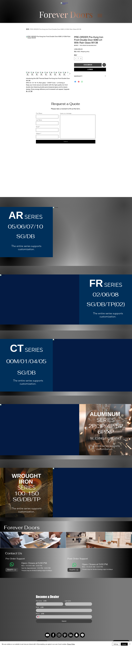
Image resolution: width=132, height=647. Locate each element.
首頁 (27, 29)
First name (41, 601)
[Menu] (100, 15)
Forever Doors (22, 527)
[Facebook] (53, 635)
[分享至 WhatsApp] (82, 82)
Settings (116, 644)
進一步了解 (29, 91)
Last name (68, 601)
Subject (38, 133)
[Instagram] (59, 635)
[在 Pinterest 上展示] (79, 82)
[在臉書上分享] (75, 82)
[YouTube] (47, 635)
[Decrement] (75, 58)
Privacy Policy (71, 644)
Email (37, 126)
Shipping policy (85, 51)
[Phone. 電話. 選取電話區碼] (38, 616)
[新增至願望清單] (104, 65)
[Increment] (81, 58)
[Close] (130, 644)
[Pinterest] (64, 635)
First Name (39, 113)
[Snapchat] (76, 635)
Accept (124, 644)
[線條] (82, 635)
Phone (40, 613)
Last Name (39, 120)
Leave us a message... (66, 113)
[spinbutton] (78, 58)
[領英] (70, 635)
